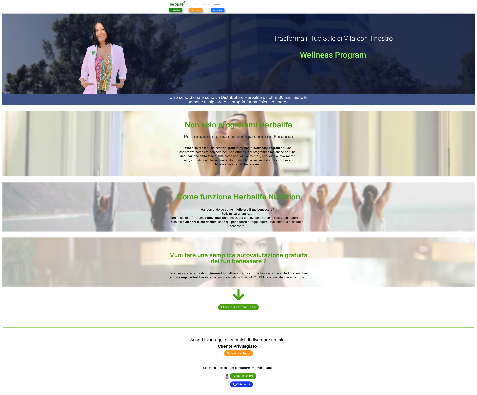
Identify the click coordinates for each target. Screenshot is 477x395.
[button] (238, 307)
